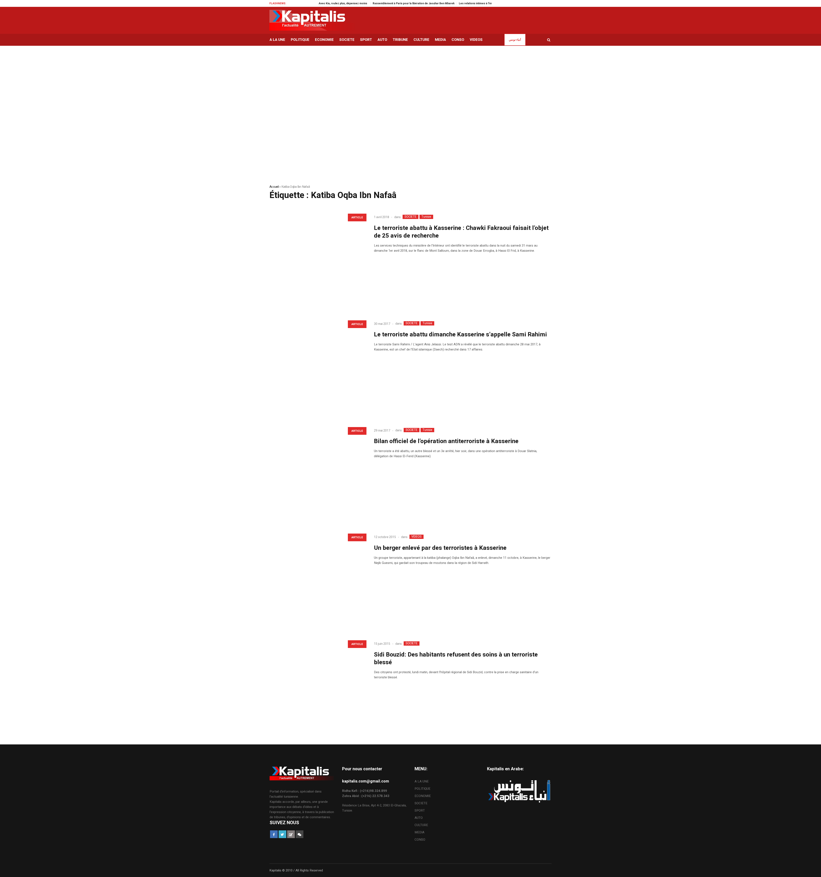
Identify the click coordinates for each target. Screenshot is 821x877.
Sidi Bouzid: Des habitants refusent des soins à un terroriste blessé (456, 658)
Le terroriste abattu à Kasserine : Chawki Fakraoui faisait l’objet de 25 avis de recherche (461, 232)
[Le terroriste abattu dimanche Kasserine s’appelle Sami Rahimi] (317, 366)
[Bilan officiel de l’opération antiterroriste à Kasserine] (317, 472)
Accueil (274, 186)
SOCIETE (410, 217)
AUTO (419, 817)
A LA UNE (422, 781)
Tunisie (426, 217)
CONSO (420, 839)
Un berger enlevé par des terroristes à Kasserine (440, 548)
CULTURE (421, 825)
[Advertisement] (410, 78)
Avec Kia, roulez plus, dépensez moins (317, 3)
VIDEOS (416, 537)
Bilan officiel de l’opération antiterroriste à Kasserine (446, 441)
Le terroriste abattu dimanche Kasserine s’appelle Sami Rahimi (460, 334)
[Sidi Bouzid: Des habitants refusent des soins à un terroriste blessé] (317, 686)
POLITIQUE (422, 788)
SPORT (420, 810)
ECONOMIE (423, 796)
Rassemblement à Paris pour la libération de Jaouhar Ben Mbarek (387, 3)
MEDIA (419, 832)
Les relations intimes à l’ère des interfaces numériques (467, 3)
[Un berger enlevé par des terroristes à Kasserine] (317, 579)
